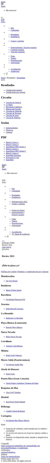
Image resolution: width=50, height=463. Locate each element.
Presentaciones (16, 60)
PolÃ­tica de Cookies (9, 272)
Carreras (9, 132)
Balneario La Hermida (14, 318)
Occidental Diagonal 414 (15, 299)
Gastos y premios (17, 41)
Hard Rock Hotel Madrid (15, 402)
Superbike (10, 160)
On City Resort (11, 281)
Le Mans (9, 105)
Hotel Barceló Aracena (14, 309)
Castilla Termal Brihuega (15, 411)
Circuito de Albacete (13, 111)
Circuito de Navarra (13, 113)
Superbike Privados (13, 155)
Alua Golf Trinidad (13, 393)
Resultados (15, 35)
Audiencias (15, 71)
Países (17, 457)
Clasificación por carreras (15, 92)
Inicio (3, 78)
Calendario (15, 30)
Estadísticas (15, 37)
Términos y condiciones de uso (29, 272)
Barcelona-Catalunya (14, 107)
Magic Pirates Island (13, 290)
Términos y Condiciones (18, 448)
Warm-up (9, 130)
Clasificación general (14, 90)
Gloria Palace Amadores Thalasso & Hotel (22, 383)
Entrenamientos (12, 128)
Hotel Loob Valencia (14, 355)
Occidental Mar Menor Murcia (17, 420)
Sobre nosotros (6, 446)
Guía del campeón (18, 52)
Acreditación (16, 69)
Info (12, 28)
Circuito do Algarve (13, 103)
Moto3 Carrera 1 (12, 142)
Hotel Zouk (10, 374)
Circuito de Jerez (12, 116)
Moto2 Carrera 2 (12, 153)
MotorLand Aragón (13, 109)
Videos (13, 58)
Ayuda (14, 446)
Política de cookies (24, 446)
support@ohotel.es (8, 452)
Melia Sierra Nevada (14, 337)
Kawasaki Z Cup (12, 158)
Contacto (45, 272)
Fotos (13, 56)
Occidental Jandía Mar (14, 365)
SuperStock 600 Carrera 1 (16, 147)
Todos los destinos (8, 457)
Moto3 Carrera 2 (12, 145)
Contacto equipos (17, 50)
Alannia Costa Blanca (14, 346)
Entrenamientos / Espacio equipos (24, 48)
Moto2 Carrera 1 (12, 149)
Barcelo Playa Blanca (14, 327)
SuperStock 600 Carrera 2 (16, 151)
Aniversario (15, 63)
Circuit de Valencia (13, 118)
